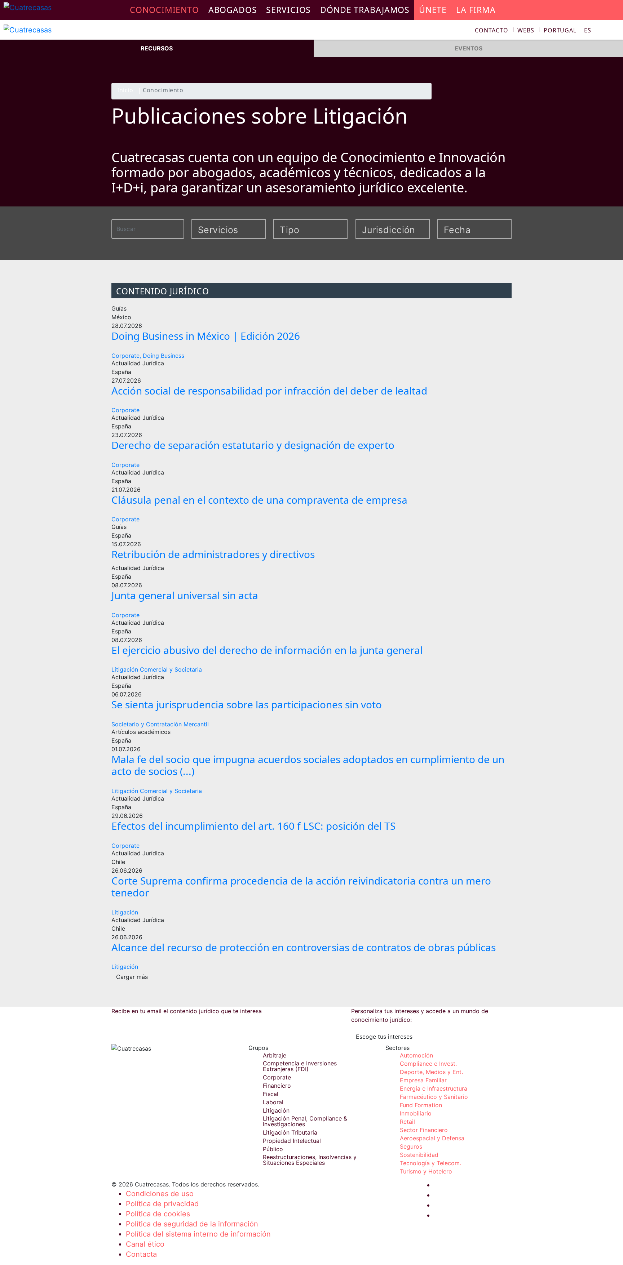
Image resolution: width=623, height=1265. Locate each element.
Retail (407, 1121)
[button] (567, 30)
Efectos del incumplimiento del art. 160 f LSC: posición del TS (253, 826)
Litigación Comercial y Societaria (156, 669)
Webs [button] (525, 30)
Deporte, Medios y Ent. (431, 1072)
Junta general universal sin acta (184, 595)
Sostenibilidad (419, 1155)
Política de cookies (158, 1214)
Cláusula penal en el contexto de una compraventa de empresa (259, 500)
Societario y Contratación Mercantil (160, 724)
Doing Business (163, 355)
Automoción (416, 1055)
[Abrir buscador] (614, 31)
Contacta (141, 1254)
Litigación (124, 912)
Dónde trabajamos (365, 9)
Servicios (288, 9)
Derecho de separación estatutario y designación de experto (252, 445)
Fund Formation (421, 1105)
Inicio (125, 90)
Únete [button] (433, 9)
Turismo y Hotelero (426, 1171)
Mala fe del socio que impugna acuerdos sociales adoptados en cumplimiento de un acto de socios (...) (307, 765)
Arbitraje (274, 1055)
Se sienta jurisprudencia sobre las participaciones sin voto (246, 704)
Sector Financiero (424, 1130)
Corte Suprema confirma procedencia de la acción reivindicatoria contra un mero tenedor (301, 887)
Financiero (277, 1085)
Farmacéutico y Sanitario (434, 1097)
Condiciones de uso (160, 1193)
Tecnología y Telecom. (430, 1163)
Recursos (157, 48)
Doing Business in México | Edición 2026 (205, 336)
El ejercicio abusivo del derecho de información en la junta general (267, 650)
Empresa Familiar (423, 1080)
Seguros (411, 1146)
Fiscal (270, 1094)
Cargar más (132, 976)
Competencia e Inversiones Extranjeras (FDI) (300, 1066)
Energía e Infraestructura (433, 1088)
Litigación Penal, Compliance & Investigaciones (305, 1121)
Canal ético (145, 1244)
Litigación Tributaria (290, 1132)
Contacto (491, 30)
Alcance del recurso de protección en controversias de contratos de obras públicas (303, 947)
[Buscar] (180, 228)
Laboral (273, 1102)
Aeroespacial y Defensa (432, 1138)
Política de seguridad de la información (192, 1224)
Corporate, (126, 355)
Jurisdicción (384, 230)
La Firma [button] (476, 9)
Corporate (125, 410)
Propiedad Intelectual (292, 1141)
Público (273, 1149)
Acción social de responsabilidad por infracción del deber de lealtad (269, 390)
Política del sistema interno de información (198, 1234)
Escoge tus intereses (384, 1036)
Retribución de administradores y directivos (213, 554)
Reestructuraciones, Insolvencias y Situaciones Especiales (310, 1160)
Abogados (232, 9)
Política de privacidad (162, 1203)
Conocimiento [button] (164, 9)
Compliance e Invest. (428, 1063)
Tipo (289, 230)
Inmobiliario (416, 1113)
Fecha (457, 230)
